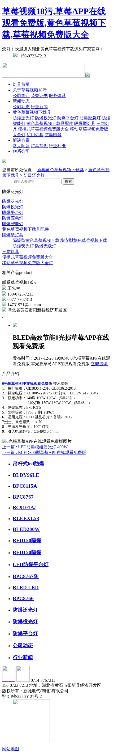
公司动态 (21, 106)
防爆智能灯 (12, 223)
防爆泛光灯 (23, 118)
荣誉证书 (39, 95)
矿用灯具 (35, 134)
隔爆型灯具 (84, 123)
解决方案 (21, 140)
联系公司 (21, 151)
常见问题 (21, 146)
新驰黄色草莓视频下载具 (60, 169)
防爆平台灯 (67, 118)
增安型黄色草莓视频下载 (83, 240)
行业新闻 (39, 106)
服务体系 (57, 95)
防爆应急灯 (90, 118)
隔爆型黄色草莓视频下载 (36, 240)
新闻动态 (21, 101)
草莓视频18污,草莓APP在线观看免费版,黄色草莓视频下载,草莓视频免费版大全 (54, 22)
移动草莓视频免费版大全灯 (27, 262)
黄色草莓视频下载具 (32, 112)
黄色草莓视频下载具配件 (50, 123)
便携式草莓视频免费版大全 (43, 129)
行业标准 (57, 146)
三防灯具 (10, 251)
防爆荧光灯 (23, 246)
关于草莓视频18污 (30, 90)
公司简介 (21, 95)
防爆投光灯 (45, 118)
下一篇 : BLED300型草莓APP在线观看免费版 (44, 452)
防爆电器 (53, 134)
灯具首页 (21, 84)
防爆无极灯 (45, 246)
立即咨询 (99, 363)
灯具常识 (39, 146)
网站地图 (10, 749)
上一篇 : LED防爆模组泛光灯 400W (35, 447)
